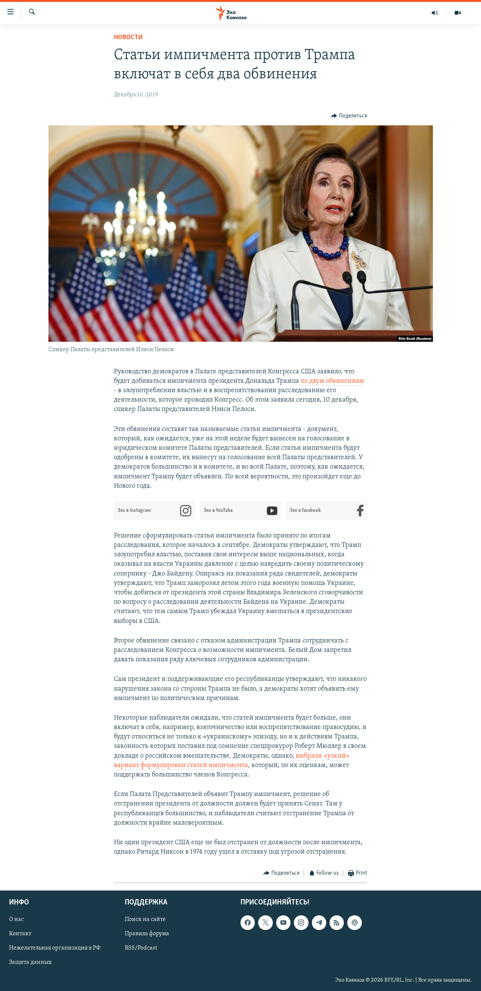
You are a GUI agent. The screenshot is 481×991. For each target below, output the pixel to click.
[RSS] (337, 922)
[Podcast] (354, 922)
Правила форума (147, 934)
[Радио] (435, 13)
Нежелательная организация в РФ (54, 948)
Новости (128, 37)
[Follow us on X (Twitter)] (265, 922)
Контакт (20, 934)
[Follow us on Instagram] (301, 922)
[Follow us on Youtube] (283, 922)
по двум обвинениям (332, 381)
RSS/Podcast (141, 948)
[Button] (349, 116)
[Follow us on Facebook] (247, 922)
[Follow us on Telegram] (319, 922)
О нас (16, 919)
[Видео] (457, 13)
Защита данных (30, 962)
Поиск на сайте (145, 919)
